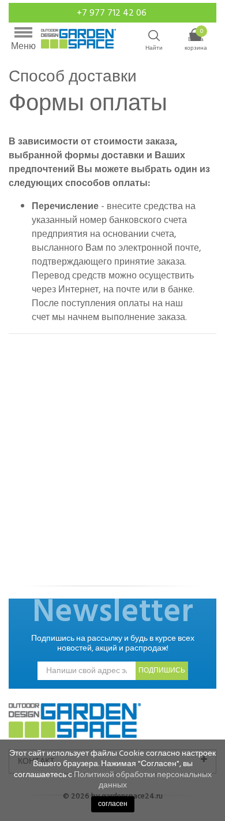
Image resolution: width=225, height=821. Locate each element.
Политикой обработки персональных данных (143, 780)
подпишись (161, 670)
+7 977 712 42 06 (113, 12)
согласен (112, 803)
